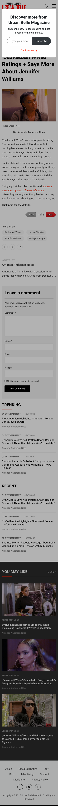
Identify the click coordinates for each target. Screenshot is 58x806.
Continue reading (29, 50)
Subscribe (41, 41)
